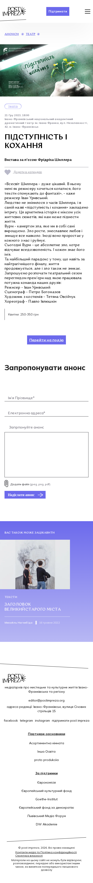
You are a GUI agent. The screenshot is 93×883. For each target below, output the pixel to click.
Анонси (12, 34)
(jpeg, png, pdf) (30, 484)
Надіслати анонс (21, 494)
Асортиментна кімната (46, 743)
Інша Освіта (46, 751)
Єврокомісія (46, 782)
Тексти (11, 597)
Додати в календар (27, 172)
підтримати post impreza (70, 720)
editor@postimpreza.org (46, 700)
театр (30, 34)
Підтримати (58, 11)
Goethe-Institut (46, 799)
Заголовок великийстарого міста (33, 607)
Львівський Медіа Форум (46, 816)
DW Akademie (46, 824)
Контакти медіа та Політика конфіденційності (46, 852)
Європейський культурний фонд (46, 791)
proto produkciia (46, 760)
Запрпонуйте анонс (26, 427)
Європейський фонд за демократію (46, 807)
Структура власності (29, 855)
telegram (26, 720)
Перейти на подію (46, 340)
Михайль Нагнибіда (19, 622)
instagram (42, 720)
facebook (11, 720)
